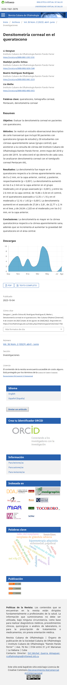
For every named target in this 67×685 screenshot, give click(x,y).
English (12, 393)
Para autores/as (16, 467)
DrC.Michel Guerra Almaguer (44, 653)
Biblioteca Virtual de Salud (50, 2)
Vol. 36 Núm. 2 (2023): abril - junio (39, 22)
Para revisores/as (17, 472)
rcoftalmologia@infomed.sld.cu (22, 656)
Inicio (5, 22)
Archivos (16, 22)
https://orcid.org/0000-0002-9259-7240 (19, 68)
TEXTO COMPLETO (28, 285)
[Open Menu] (3, 15)
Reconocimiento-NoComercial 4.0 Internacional (18, 376)
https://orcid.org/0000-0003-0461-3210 (19, 79)
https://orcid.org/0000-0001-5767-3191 (19, 57)
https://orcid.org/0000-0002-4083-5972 (19, 91)
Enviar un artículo (17, 409)
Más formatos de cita (15, 329)
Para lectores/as (16, 462)
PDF (9, 285)
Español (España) (17, 398)
